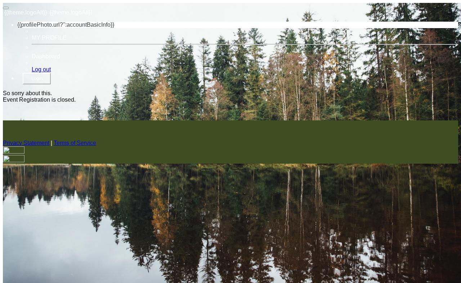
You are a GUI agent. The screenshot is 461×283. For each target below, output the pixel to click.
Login (36, 78)
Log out (41, 69)
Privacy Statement (26, 143)
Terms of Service (75, 143)
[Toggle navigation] (6, 8)
